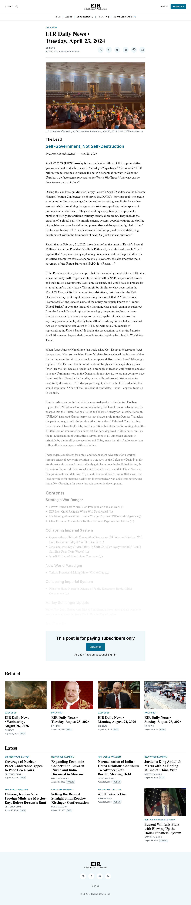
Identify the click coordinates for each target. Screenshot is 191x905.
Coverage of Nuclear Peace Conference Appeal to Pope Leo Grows (24, 765)
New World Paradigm (62, 757)
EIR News (50, 48)
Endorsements (85, 17)
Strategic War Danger (17, 757)
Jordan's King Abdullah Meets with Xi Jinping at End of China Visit (162, 765)
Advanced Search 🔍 (125, 17)
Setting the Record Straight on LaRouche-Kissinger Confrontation (70, 798)
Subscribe (178, 6)
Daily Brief (51, 27)
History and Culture (109, 789)
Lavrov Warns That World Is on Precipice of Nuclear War (84, 507)
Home (58, 17)
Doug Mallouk (59, 807)
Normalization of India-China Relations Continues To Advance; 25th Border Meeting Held (118, 768)
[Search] (16, 6)
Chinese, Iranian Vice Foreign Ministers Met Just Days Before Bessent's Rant (26, 798)
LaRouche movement (62, 789)
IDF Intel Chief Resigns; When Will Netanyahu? (78, 511)
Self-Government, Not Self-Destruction (85, 146)
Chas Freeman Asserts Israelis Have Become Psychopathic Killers (89, 521)
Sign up (95, 886)
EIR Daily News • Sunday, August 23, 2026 (162, 719)
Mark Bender (105, 798)
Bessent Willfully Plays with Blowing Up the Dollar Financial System (162, 828)
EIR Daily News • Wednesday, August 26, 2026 (17, 721)
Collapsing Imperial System (159, 820)
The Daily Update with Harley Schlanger (78, 609)
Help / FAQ (103, 17)
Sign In (164, 6)
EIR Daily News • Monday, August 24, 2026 (117, 719)
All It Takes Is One (112, 794)
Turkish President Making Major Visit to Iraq (76, 572)
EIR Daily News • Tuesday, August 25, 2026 (70, 719)
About (68, 17)
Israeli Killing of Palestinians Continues (73, 556)
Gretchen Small (14, 774)
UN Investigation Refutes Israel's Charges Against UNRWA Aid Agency (93, 516)
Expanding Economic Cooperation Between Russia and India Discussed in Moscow (67, 768)
